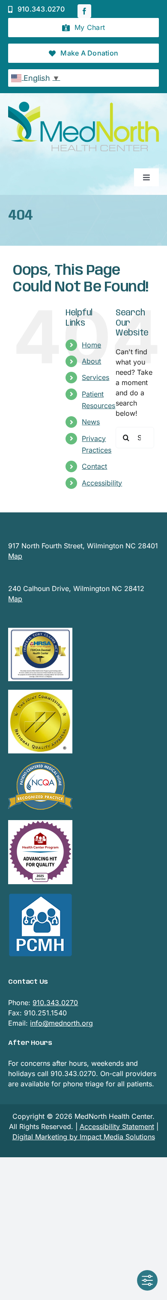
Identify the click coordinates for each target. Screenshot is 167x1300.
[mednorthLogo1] (83, 105)
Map (15, 556)
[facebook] (84, 11)
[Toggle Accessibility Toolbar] (147, 1280)
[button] (83, 27)
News (91, 422)
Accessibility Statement (117, 1126)
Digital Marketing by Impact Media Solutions (83, 1136)
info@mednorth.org (61, 1023)
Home (91, 345)
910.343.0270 (55, 1002)
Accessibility (102, 483)
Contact (94, 466)
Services (95, 377)
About (91, 361)
